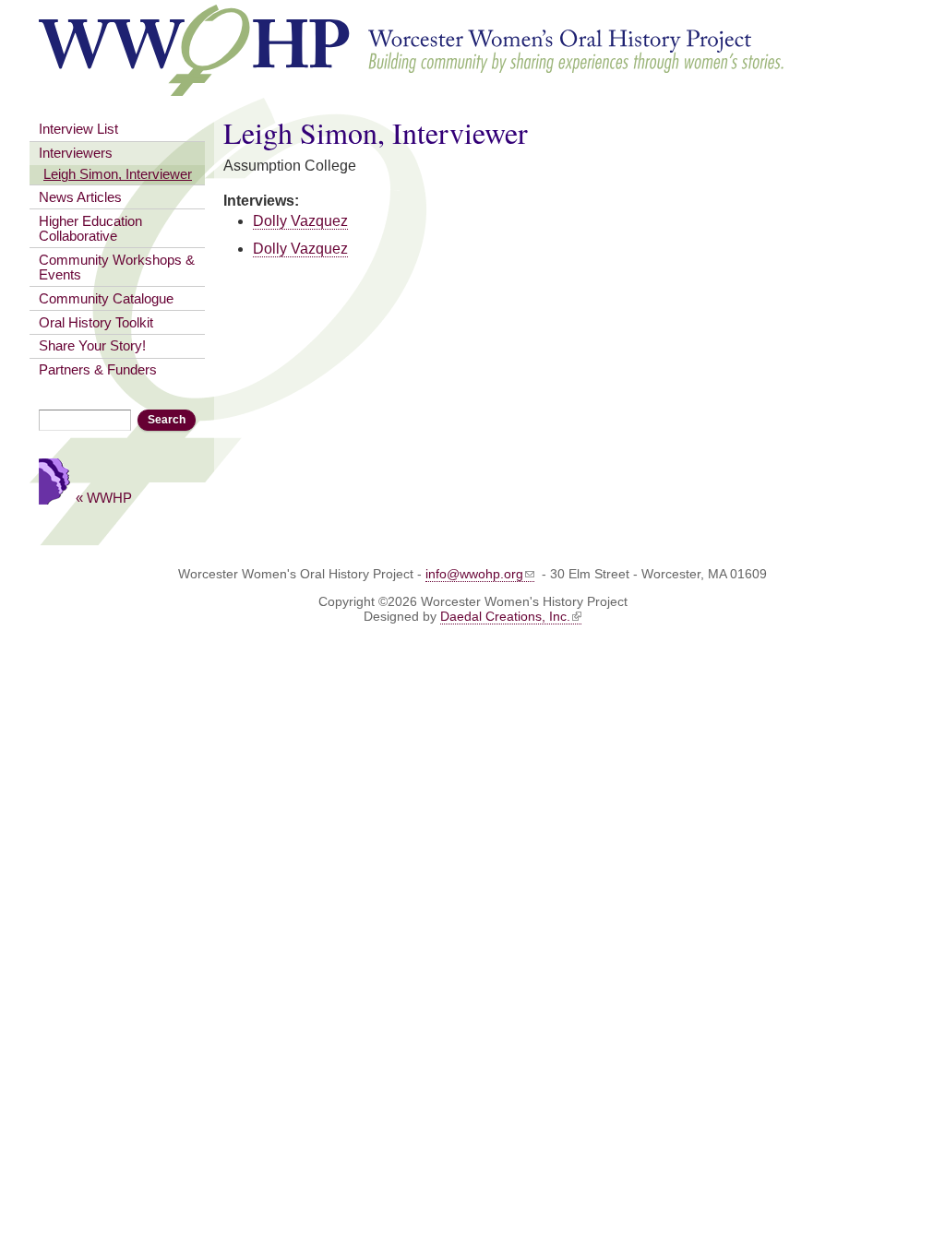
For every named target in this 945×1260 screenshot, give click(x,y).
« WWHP (104, 498)
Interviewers (76, 153)
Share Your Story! (92, 346)
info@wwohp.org (474, 573)
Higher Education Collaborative (90, 229)
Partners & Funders (98, 370)
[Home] (412, 87)
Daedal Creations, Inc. (505, 616)
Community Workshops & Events (117, 267)
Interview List (78, 129)
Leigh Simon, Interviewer (117, 174)
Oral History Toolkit (96, 322)
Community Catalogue (106, 298)
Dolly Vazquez (300, 221)
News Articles (80, 197)
